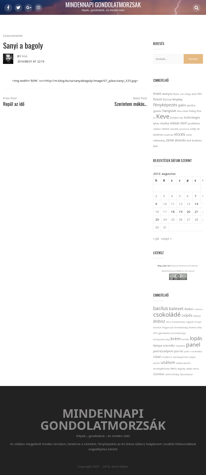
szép (193, 129)
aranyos (167, 94)
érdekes (197, 140)
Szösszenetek (13, 36)
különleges (192, 117)
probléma (194, 123)
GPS (155, 333)
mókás (174, 123)
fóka (199, 327)
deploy (197, 315)
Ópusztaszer (186, 374)
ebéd (194, 93)
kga (24, 56)
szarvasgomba (180, 357)
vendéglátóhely (161, 368)
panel (193, 344)
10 (165, 204)
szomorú (184, 128)
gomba (191, 105)
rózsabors (166, 357)
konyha (174, 117)
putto (187, 351)
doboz (159, 321)
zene (170, 140)
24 (165, 219)
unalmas (168, 134)
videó (189, 134)
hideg (192, 111)
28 (196, 219)
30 (157, 227)
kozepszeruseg (161, 339)
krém (175, 338)
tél (198, 128)
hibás (185, 111)
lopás (196, 338)
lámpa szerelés (164, 345)
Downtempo (178, 321)
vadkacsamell (183, 363)
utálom (168, 362)
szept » (166, 238)
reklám (157, 128)
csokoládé (167, 314)
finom (157, 99)
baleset (176, 308)
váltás (189, 368)
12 (180, 204)
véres (196, 368)
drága (187, 93)
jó (154, 117)
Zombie (158, 374)
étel (155, 146)
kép (181, 117)
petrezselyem (163, 351)
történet (158, 134)
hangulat (169, 111)
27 (188, 219)
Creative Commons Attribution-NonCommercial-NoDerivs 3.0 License (180, 268)
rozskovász (196, 351)
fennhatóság (181, 327)
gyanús (157, 111)
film (200, 94)
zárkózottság (172, 374)
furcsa (167, 99)
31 (165, 227)
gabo (182, 105)
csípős (187, 315)
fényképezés (165, 104)
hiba (179, 111)
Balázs (189, 309)
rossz (165, 129)
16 (157, 212)
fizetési (192, 327)
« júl (156, 238)
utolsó (156, 363)
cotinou (198, 309)
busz (176, 94)
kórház (185, 339)
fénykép (177, 99)
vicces (179, 134)
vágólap (181, 368)
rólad (157, 357)
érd (189, 140)
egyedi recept (193, 321)
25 (173, 219)
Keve (162, 116)
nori (183, 123)
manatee (180, 345)
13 (188, 204)
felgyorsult (168, 327)
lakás (156, 123)
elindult (157, 327)
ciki (182, 93)
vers (173, 368)
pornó (178, 351)
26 (180, 219)
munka (164, 123)
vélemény (159, 140)
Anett (157, 94)
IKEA (199, 111)
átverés (180, 140)
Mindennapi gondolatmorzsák (103, 5)
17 (165, 212)
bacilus (160, 308)
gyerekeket (164, 333)
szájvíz (192, 357)
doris (168, 321)
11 (173, 204)
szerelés (174, 128)
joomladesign (178, 333)
